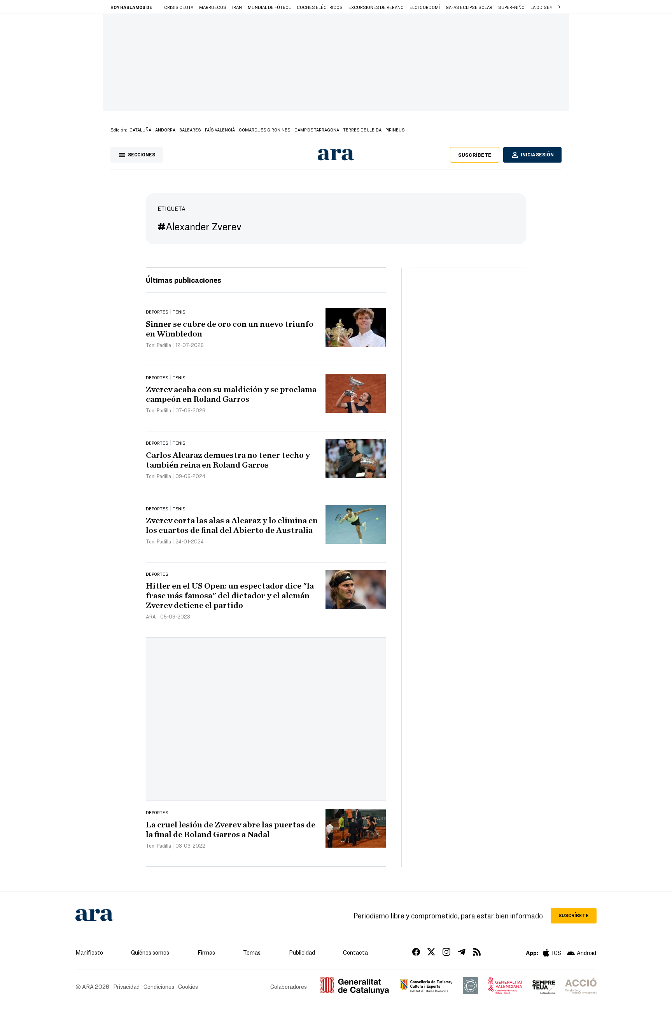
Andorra (165, 129)
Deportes (157, 311)
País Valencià (220, 129)
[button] (559, 7)
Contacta (355, 952)
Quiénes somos (150, 952)
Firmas (206, 952)
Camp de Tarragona (316, 129)
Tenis (179, 311)
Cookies (188, 986)
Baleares (190, 129)
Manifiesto (89, 952)
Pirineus (395, 129)
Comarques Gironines (264, 129)
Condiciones (159, 986)
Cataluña (140, 129)
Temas (252, 952)
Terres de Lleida (362, 129)
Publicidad (302, 952)
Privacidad (126, 986)
